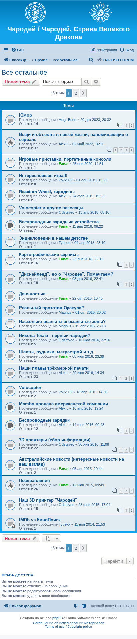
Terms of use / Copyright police (68, 626)
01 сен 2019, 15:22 (91, 180)
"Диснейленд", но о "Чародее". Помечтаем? (66, 274)
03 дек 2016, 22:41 (87, 279)
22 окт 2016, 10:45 (87, 298)
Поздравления (34, 480)
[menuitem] (17, 50)
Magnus (65, 312)
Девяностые (32, 293)
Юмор (25, 115)
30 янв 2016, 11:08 (93, 444)
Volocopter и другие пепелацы (51, 207)
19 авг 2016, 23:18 (90, 326)
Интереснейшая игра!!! (43, 175)
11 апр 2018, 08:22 (87, 226)
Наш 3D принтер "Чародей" (48, 500)
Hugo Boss (67, 120)
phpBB (57, 618)
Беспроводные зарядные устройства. (59, 221)
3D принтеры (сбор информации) (54, 439)
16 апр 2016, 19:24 (87, 408)
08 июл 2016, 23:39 (88, 356)
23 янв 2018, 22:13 (87, 259)
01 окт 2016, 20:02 (90, 312)
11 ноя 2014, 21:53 (89, 524)
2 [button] (76, 93)
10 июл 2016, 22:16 (94, 340)
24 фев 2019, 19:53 (88, 196)
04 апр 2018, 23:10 (89, 243)
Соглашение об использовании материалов (68, 623)
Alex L (63, 144)
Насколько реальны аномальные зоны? (62, 321)
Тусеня (64, 243)
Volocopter (30, 387)
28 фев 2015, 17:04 (94, 505)
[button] (83, 93)
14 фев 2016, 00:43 (88, 425)
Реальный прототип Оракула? (51, 307)
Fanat (63, 164)
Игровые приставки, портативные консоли (65, 159)
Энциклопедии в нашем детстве (53, 238)
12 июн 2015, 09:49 (88, 485)
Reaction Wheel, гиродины (47, 191)
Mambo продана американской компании (63, 403)
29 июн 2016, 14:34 (88, 373)
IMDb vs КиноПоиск (40, 519)
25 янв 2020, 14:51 (87, 164)
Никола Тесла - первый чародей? (54, 335)
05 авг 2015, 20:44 (87, 469)
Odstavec (66, 212)
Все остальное (24, 72)
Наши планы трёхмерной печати (54, 368)
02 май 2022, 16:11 (88, 144)
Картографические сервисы (49, 254)
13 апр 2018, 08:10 (93, 212)
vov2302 (65, 180)
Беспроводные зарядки (44, 420)
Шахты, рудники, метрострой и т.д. (56, 351)
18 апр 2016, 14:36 (91, 392)
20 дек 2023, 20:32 (95, 120)
